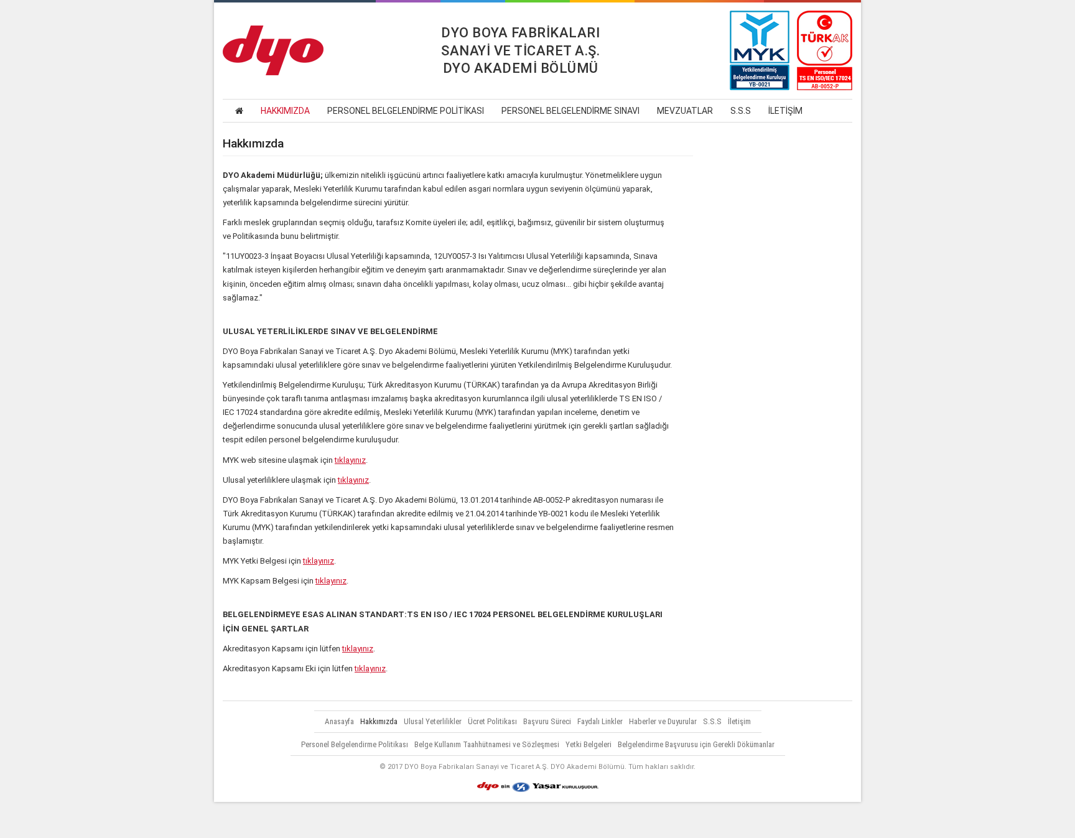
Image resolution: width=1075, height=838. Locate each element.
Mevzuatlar (685, 111)
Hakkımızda (285, 111)
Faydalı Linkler (600, 721)
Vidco (537, 820)
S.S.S (740, 111)
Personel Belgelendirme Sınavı (570, 111)
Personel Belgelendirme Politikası (405, 111)
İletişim (785, 111)
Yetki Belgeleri (588, 744)
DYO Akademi (273, 50)
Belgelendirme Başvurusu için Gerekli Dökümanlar (696, 744)
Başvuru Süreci (547, 721)
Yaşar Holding (537, 787)
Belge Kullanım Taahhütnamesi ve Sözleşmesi (486, 744)
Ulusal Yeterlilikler (433, 721)
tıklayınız (350, 460)
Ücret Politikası (492, 721)
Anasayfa (339, 721)
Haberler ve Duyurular (663, 721)
